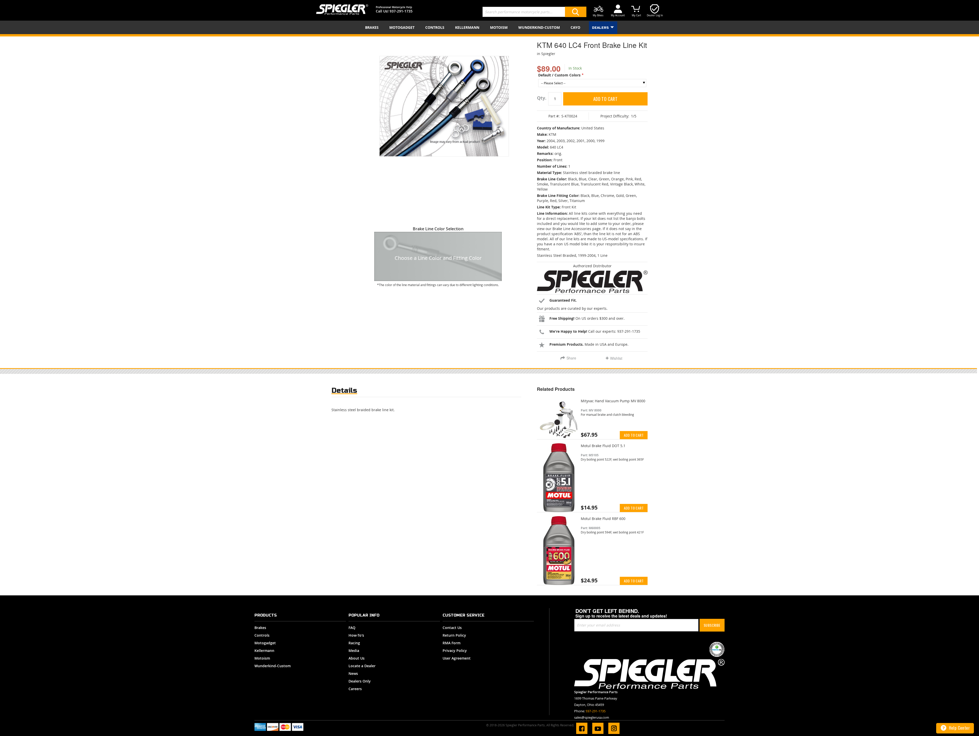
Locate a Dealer (362, 665)
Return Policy (454, 635)
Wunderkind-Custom (272, 665)
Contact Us (452, 627)
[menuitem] (373, 27)
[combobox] (534, 12)
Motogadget (265, 642)
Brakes (260, 627)
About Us (357, 658)
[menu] (489, 27)
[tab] (344, 392)
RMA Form (451, 642)
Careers (355, 688)
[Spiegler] (342, 9)
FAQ (352, 627)
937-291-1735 (401, 11)
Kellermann (264, 650)
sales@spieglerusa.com (591, 717)
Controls (261, 635)
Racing (354, 642)
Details (344, 390)
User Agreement (457, 658)
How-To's (356, 635)
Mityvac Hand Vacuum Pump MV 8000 (613, 400)
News (353, 673)
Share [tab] (571, 357)
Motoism (262, 658)
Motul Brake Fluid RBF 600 (603, 518)
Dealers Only (360, 681)
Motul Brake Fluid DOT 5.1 (603, 445)
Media (354, 650)
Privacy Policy (455, 650)
